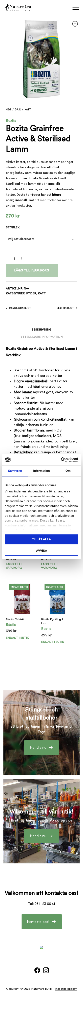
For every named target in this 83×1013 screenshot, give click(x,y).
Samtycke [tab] (15, 470)
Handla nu (38, 747)
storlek (13, 227)
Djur (18, 109)
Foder (31, 293)
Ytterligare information (42, 336)
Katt (28, 109)
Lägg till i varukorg (31, 270)
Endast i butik (17, 637)
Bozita (11, 120)
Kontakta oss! (38, 922)
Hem (8, 109)
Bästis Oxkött (15, 619)
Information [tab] (41, 470)
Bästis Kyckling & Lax (52, 621)
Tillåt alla (41, 539)
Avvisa (41, 550)
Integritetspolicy (66, 988)
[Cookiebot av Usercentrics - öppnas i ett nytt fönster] (60, 459)
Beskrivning (41, 329)
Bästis (11, 624)
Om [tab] (68, 470)
